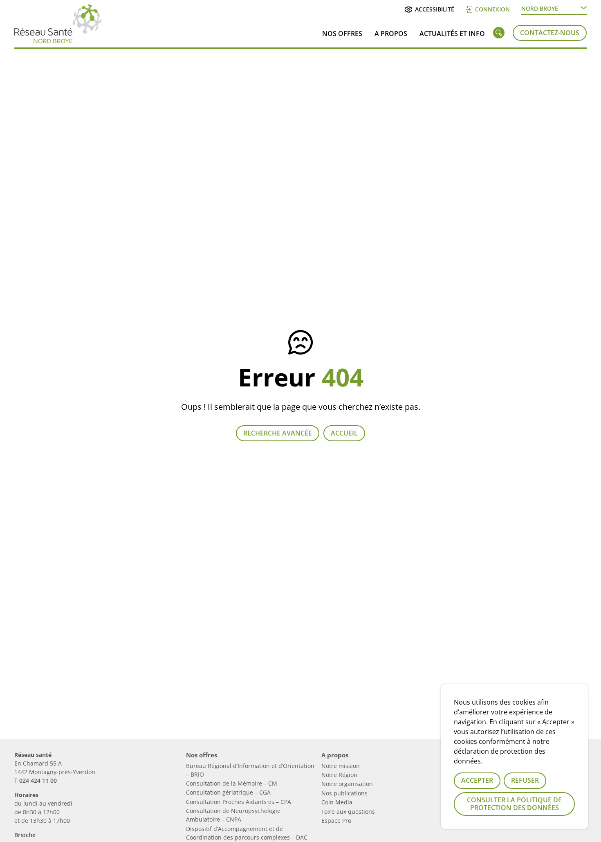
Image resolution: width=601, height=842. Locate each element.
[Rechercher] (499, 34)
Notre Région (339, 775)
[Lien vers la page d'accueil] (57, 40)
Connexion (492, 9)
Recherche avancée (277, 433)
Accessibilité (434, 9)
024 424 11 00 (38, 780)
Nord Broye (539, 8)
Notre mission (340, 766)
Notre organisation (347, 784)
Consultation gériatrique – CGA (228, 792)
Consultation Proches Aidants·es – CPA (238, 802)
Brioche (25, 835)
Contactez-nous (549, 32)
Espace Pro (336, 820)
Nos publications (344, 793)
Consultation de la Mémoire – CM (231, 783)
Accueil (344, 433)
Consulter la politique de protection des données (514, 803)
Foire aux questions (348, 811)
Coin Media (336, 802)
